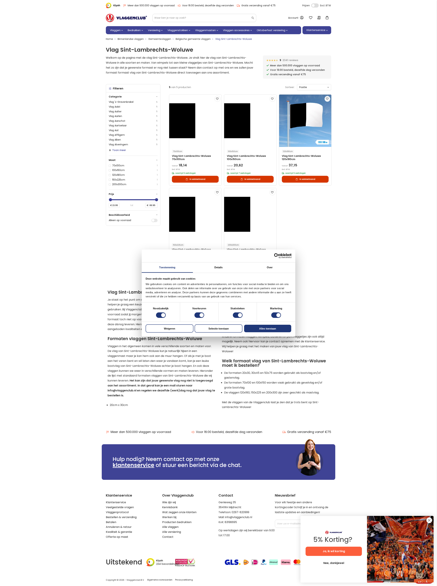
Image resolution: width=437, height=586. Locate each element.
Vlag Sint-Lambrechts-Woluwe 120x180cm (301, 157)
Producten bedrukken (177, 522)
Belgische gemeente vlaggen (193, 39)
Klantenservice (116, 502)
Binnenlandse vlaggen (131, 39)
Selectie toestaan (218, 328)
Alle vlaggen (170, 527)
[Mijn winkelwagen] (327, 18)
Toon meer (119, 150)
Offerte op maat (117, 537)
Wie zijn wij (169, 502)
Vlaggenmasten (205, 30)
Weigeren (169, 328)
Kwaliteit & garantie (119, 532)
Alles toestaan (267, 328)
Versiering (154, 30)
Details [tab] (218, 267)
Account (293, 17)
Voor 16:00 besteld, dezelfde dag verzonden (208, 5)
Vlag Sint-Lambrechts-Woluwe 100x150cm (246, 157)
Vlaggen (115, 30)
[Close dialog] (429, 520)
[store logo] (126, 18)
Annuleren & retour (119, 527)
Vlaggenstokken (177, 30)
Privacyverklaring (184, 579)
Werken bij (169, 517)
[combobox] (204, 18)
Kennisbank (170, 507)
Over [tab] (270, 267)
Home (109, 39)
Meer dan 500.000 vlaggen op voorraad (151, 5)
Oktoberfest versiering (271, 30)
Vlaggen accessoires (236, 30)
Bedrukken (134, 30)
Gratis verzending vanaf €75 (258, 5)
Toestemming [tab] (167, 267)
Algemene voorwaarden (159, 579)
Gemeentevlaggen (159, 39)
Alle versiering (171, 532)
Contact (167, 537)
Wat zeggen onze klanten (179, 512)
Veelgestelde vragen (120, 507)
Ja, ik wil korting (334, 551)
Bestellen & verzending (121, 517)
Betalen (111, 522)
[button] (217, 99)
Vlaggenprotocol (117, 512)
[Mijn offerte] (319, 18)
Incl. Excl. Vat (315, 5)
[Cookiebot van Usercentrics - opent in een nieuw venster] (277, 255)
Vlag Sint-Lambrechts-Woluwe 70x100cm (191, 157)
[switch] (199, 315)
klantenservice (133, 465)
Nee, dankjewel (333, 563)
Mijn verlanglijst (311, 18)
